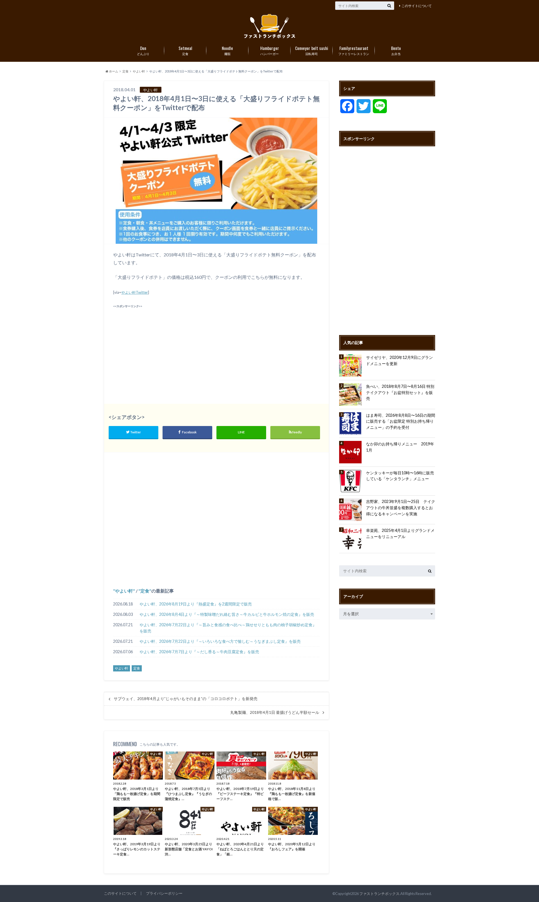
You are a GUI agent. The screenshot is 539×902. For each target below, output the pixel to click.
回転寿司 (311, 50)
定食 (185, 50)
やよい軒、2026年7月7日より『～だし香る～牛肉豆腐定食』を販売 (199, 651)
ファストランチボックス (379, 893)
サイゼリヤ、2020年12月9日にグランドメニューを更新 (399, 360)
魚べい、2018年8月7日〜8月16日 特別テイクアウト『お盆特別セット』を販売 (400, 392)
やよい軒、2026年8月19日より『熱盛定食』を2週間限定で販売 (196, 604)
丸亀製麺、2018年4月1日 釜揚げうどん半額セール (274, 712)
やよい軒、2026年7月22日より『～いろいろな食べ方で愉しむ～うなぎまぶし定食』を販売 (220, 641)
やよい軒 (124, 590)
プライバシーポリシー (164, 893)
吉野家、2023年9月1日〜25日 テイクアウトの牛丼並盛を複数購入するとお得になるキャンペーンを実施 (400, 507)
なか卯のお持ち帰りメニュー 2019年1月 (400, 446)
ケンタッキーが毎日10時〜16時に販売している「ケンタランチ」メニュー (400, 475)
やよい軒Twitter (134, 292)
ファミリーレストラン (353, 50)
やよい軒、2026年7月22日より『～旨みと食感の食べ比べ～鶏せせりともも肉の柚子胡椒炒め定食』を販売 (228, 627)
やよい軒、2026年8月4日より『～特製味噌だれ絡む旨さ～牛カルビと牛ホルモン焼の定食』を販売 (227, 614)
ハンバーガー (269, 50)
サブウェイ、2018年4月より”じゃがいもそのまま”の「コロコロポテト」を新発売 (185, 698)
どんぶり (143, 50)
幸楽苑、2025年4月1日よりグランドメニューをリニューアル (400, 533)
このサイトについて (416, 6)
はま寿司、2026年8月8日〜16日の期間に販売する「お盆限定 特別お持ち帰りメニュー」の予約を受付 (400, 421)
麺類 (227, 50)
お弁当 (396, 50)
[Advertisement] (163, 349)
